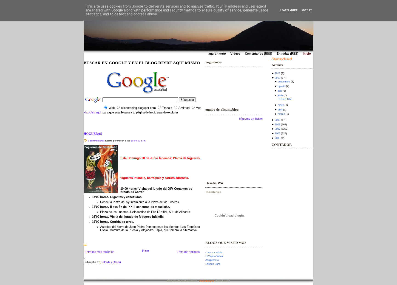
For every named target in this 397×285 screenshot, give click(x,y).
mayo (281, 105)
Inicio (145, 250)
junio (280, 95)
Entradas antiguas (188, 252)
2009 (277, 120)
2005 (277, 138)
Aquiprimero (212, 260)
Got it (307, 10)
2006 (277, 133)
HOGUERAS (93, 133)
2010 (277, 77)
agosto (281, 86)
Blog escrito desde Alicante (182, 280)
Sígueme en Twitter (251, 118)
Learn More (289, 10)
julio (280, 90)
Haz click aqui (92, 112)
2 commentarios (96, 140)
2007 (277, 128)
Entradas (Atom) (111, 262)
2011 (277, 73)
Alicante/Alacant (282, 58)
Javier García (222, 280)
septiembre (284, 81)
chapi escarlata (213, 252)
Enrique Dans (213, 263)
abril (280, 109)
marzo (281, 114)
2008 (277, 124)
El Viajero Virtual (214, 256)
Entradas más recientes (99, 252)
